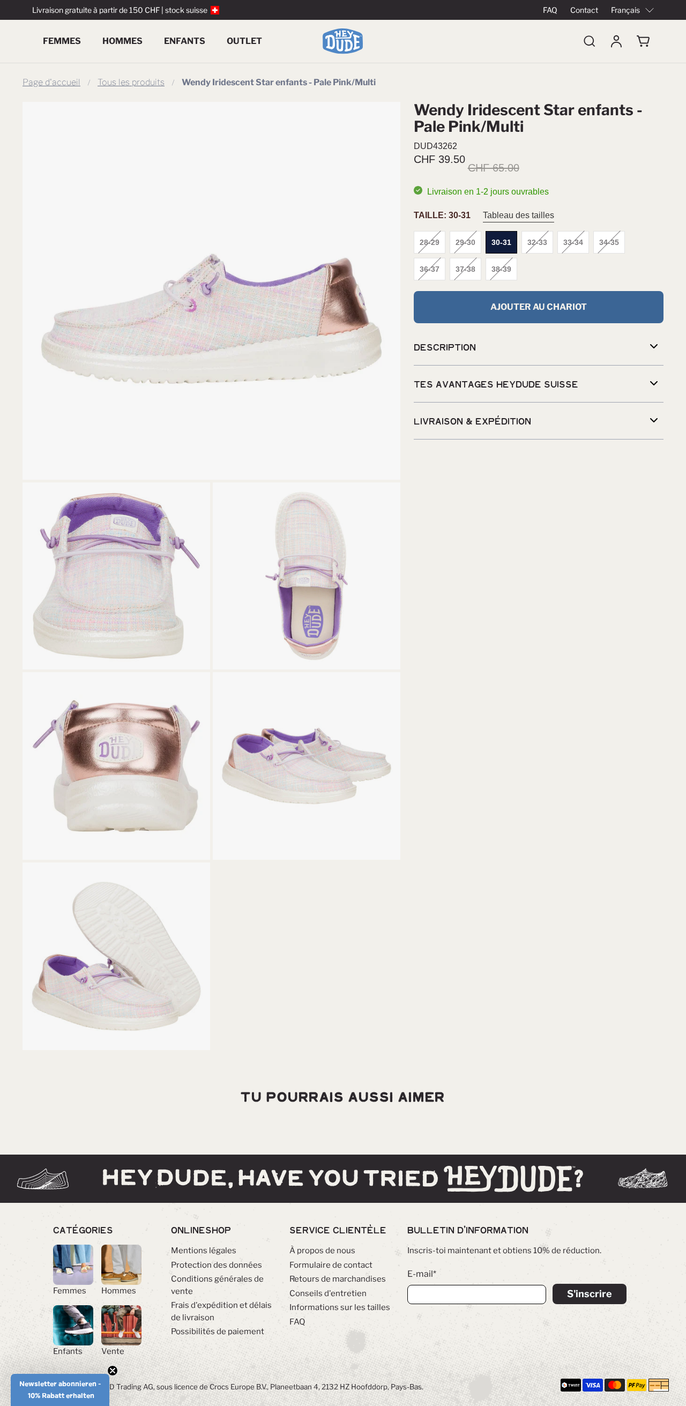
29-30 (465, 242)
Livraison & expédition (472, 420)
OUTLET (244, 41)
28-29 (429, 242)
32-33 (537, 242)
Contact (584, 9)
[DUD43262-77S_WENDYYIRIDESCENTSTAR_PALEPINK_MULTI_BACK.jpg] (116, 766)
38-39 (501, 269)
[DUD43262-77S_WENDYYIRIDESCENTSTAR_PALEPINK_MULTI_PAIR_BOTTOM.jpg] (116, 956)
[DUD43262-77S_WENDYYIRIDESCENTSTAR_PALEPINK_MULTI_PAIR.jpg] (306, 766)
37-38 (465, 269)
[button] (60, 1390)
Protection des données (216, 1265)
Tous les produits (131, 82)
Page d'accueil (51, 82)
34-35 (609, 242)
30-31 (501, 242)
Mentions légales (203, 1250)
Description (445, 346)
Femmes (62, 41)
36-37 (429, 269)
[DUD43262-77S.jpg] (211, 291)
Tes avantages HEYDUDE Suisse (496, 383)
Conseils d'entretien (328, 1293)
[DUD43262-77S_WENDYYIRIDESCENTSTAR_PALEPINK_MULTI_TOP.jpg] (306, 576)
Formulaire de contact (330, 1265)
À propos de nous (322, 1250)
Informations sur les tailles (339, 1307)
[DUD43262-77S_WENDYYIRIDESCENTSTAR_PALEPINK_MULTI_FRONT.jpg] (116, 576)
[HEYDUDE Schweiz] (343, 41)
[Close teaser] (112, 1370)
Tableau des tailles (518, 215)
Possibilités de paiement (217, 1331)
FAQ (550, 9)
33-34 (573, 242)
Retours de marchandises (337, 1279)
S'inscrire (589, 1293)
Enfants (184, 41)
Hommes (122, 41)
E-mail (421, 1274)
